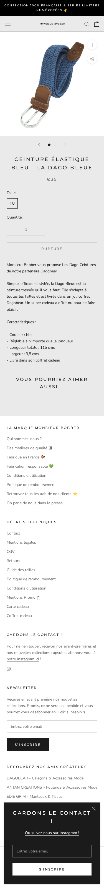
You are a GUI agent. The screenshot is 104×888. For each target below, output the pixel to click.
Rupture (52, 249)
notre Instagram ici (23, 659)
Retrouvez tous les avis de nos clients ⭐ (42, 493)
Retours (13, 560)
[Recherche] (86, 23)
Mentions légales (21, 542)
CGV (11, 551)
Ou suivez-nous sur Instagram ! (52, 833)
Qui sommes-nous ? (24, 439)
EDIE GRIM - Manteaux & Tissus (35, 796)
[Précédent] (39, 144)
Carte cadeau (18, 606)
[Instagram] (9, 668)
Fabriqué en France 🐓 (26, 457)
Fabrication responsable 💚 (30, 466)
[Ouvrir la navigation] (8, 24)
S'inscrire (52, 869)
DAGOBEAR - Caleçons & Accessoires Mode (45, 778)
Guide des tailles (21, 570)
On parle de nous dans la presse (35, 503)
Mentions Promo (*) (23, 597)
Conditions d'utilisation (26, 475)
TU (12, 203)
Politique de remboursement (31, 484)
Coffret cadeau (19, 615)
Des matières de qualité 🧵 (30, 448)
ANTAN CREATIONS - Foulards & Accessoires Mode (52, 787)
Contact (13, 533)
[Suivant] (65, 144)
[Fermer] (94, 809)
